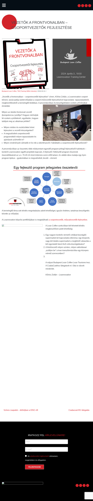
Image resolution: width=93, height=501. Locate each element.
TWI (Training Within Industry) (27, 91)
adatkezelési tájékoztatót (39, 456)
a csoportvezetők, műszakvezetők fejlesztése (68, 220)
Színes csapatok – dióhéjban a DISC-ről (21, 410)
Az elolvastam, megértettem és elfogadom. (41, 458)
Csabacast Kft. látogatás (79, 410)
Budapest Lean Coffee (9, 91)
